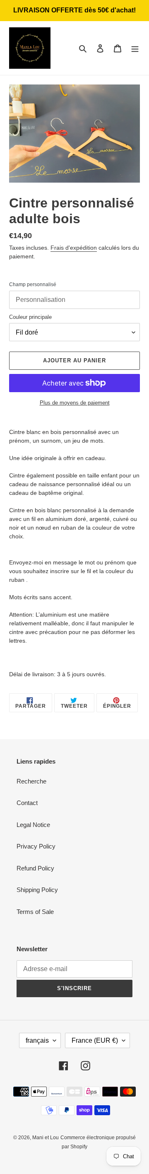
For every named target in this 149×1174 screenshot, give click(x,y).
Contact (27, 802)
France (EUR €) (95, 1040)
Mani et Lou (45, 1137)
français (37, 1040)
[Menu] (135, 48)
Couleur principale (30, 317)
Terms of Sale (35, 911)
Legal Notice (33, 824)
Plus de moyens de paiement (75, 403)
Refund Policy (35, 868)
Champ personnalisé (32, 284)
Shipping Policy (37, 889)
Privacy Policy (36, 846)
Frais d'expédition (73, 247)
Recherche (31, 781)
